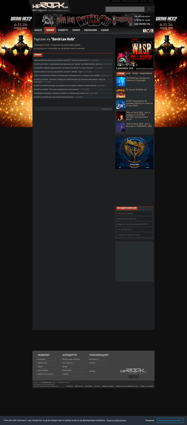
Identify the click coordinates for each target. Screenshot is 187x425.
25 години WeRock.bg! (136, 90)
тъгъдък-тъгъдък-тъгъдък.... (129, 235)
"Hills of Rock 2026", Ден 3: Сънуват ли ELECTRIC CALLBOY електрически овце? (138, 116)
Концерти (63, 30)
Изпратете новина (45, 374)
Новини (50, 30)
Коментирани (146, 74)
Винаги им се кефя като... (127, 219)
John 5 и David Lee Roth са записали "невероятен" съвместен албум (71, 75)
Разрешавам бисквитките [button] (170, 420)
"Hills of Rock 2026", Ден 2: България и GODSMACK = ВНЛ (139, 125)
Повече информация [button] (116, 420)
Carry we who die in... (125, 229)
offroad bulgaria (130, 1)
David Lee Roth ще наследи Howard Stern (58, 97)
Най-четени (42, 363)
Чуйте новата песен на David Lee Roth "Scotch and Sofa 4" (66, 60)
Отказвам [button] (150, 420)
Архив (40, 366)
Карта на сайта (147, 386)
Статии (92, 363)
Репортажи (66, 370)
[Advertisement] (134, 188)
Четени (135, 74)
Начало (38, 30)
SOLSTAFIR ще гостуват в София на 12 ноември (137, 79)
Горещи (121, 74)
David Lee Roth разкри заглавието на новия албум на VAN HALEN (69, 85)
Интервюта (94, 359)
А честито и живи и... (125, 213)
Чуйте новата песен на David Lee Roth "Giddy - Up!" (63, 71)
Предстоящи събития (71, 359)
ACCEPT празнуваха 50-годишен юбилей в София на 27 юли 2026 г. (139, 103)
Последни (41, 359)
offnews (116, 1)
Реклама (88, 386)
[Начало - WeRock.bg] (49, 12)
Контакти (79, 386)
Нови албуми (43, 370)
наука (144, 1)
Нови (128, 74)
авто (151, 1)
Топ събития (67, 363)
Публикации (90, 30)
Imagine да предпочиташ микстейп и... (132, 224)
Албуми (105, 30)
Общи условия (107, 386)
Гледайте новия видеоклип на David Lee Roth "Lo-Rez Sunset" (68, 68)
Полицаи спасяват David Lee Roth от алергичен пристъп (65, 93)
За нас (97, 386)
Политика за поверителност (127, 386)
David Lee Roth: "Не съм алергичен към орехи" (61, 89)
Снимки (76, 30)
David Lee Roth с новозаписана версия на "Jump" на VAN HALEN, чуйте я (72, 64)
